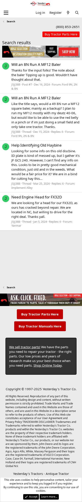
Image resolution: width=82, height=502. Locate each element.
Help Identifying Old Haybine (36, 145)
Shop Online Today (47, 365)
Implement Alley (22, 188)
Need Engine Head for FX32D (36, 196)
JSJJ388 (15, 84)
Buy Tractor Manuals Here (40, 326)
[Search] (77, 13)
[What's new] (68, 13)
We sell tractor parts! (24, 347)
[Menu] (6, 12)
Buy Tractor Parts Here (40, 314)
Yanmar (16, 225)
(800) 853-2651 (68, 26)
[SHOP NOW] (61, 34)
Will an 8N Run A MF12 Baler (36, 64)
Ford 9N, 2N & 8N (22, 136)
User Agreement (52, 418)
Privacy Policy (13, 422)
